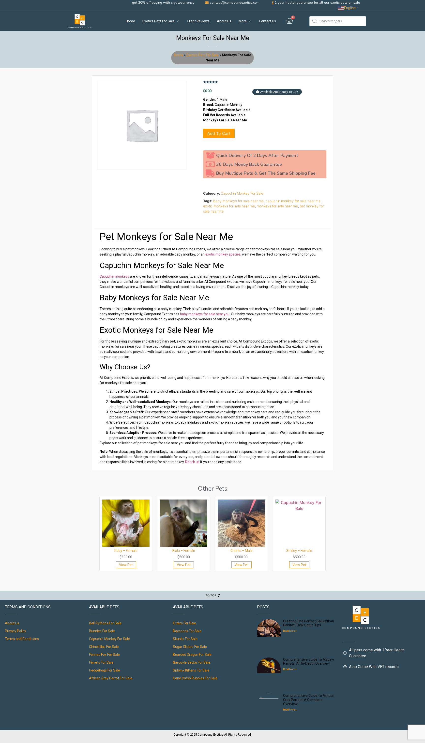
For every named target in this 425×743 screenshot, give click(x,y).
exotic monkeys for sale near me (229, 206)
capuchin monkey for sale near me (293, 201)
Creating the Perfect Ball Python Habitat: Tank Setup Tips (308, 623)
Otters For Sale (184, 623)
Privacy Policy (15, 631)
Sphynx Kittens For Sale (191, 670)
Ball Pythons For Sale (105, 623)
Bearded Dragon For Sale (192, 655)
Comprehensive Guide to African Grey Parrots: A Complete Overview (308, 700)
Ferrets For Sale (101, 662)
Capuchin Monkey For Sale (242, 193)
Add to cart (218, 133)
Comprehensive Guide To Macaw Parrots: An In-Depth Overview (308, 661)
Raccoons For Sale (187, 631)
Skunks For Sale (185, 639)
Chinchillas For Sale (104, 647)
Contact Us (267, 21)
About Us (224, 21)
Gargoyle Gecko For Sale (191, 662)
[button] (277, 92)
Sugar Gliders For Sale (190, 647)
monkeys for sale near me (277, 206)
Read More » (290, 630)
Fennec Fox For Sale (104, 655)
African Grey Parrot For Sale (110, 678)
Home (130, 21)
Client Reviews (198, 21)
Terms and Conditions (22, 639)
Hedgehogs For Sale (104, 670)
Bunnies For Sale (102, 631)
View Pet (126, 565)
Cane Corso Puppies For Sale (195, 678)
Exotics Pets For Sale (158, 21)
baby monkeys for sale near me (238, 201)
